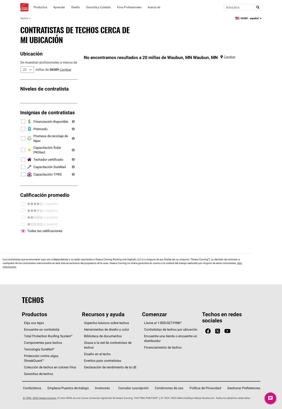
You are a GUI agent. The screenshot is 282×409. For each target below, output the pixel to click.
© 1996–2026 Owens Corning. (40, 398)
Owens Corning (24, 7)
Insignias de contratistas (47, 112)
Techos (24, 18)
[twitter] (217, 331)
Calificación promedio (45, 195)
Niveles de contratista (44, 89)
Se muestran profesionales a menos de (48, 62)
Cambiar (65, 70)
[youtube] (227, 331)
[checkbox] (23, 231)
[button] (73, 121)
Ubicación (31, 54)
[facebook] (208, 331)
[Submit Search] (258, 7)
